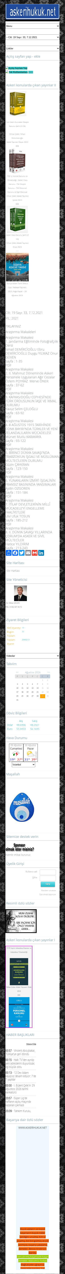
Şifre (34, 877)
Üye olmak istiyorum (47, 894)
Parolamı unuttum (48, 890)
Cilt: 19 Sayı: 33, (24, 312)
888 (19, 995)
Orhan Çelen (14, 134)
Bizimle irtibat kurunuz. (18, 854)
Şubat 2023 (17, 200)
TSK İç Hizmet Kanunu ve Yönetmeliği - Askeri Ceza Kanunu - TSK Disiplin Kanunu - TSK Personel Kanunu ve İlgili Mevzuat (17, 184)
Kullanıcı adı (31, 871)
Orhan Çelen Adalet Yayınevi (17, 196)
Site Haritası (13, 570)
